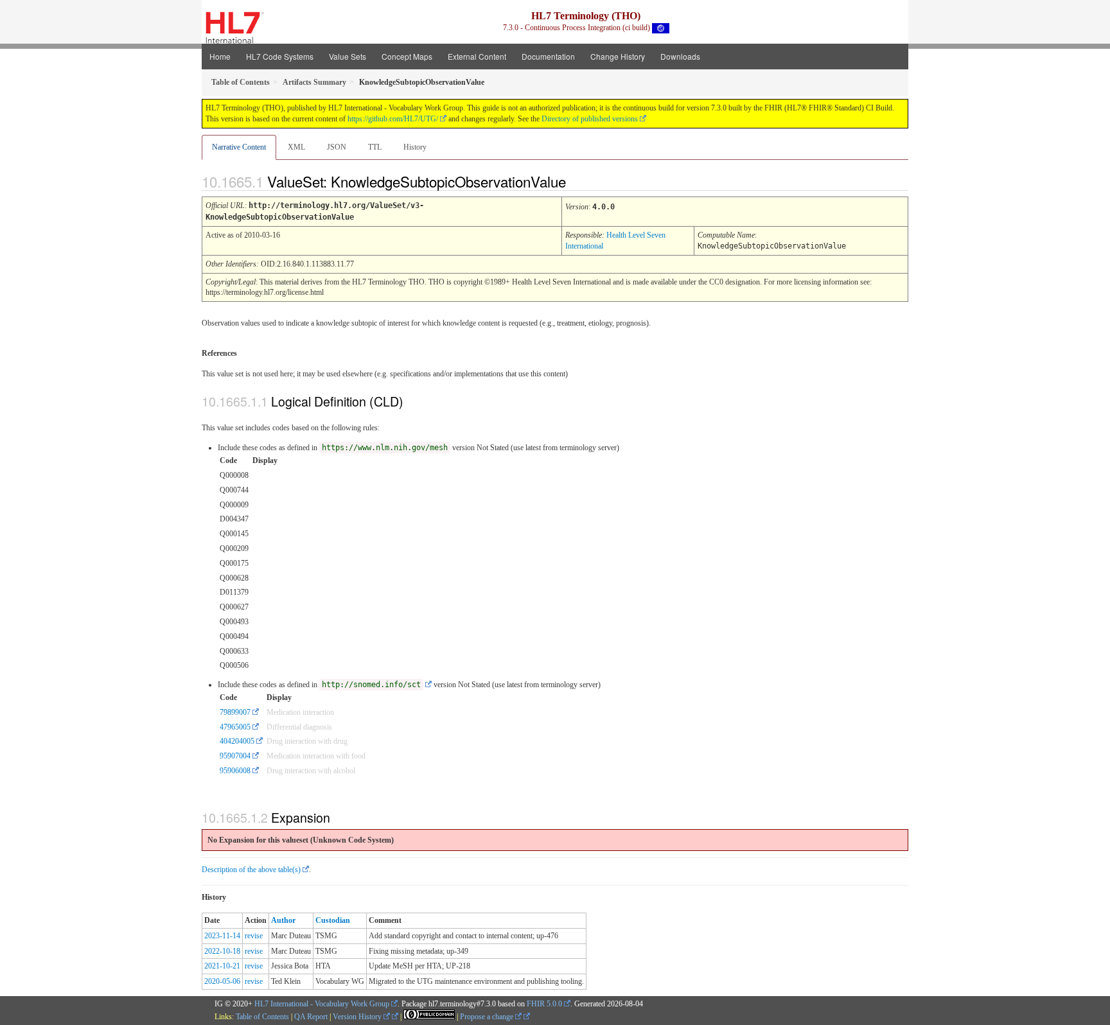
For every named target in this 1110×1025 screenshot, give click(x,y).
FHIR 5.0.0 (544, 1003)
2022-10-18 (222, 951)
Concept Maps (407, 56)
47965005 (235, 727)
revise (254, 935)
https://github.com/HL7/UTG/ (393, 118)
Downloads (680, 56)
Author (283, 920)
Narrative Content (239, 147)
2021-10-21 (222, 965)
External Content (477, 56)
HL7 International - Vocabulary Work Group (321, 1003)
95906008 (235, 770)
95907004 (235, 755)
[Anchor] (577, 181)
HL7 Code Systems (279, 56)
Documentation (548, 56)
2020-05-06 (222, 981)
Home (220, 56)
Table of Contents (262, 1016)
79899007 (235, 712)
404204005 (237, 741)
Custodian (332, 920)
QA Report (311, 1016)
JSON (336, 147)
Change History (617, 56)
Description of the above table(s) (251, 869)
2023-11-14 (222, 935)
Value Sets (347, 56)
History (415, 147)
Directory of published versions (590, 118)
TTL (375, 147)
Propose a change (487, 1016)
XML (296, 147)
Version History (358, 1016)
